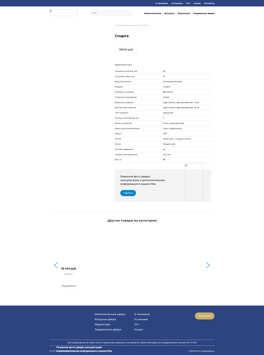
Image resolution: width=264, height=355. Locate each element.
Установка (177, 3)
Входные (169, 13)
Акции (197, 3)
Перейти (128, 193)
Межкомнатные (152, 13)
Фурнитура (184, 13)
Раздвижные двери (204, 13)
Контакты (209, 3)
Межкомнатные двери (110, 314)
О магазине (161, 3)
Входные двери (105, 319)
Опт (188, 3)
